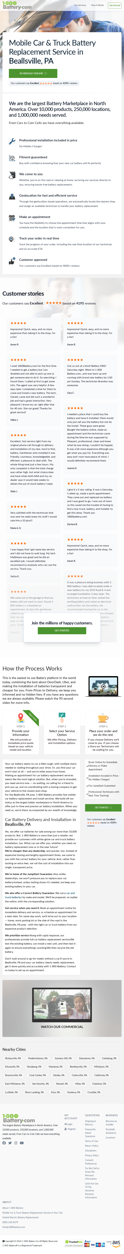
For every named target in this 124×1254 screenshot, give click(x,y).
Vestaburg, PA (34, 1067)
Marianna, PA (55, 1067)
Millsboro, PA (101, 1067)
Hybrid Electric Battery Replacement (20, 1217)
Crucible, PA (94, 1092)
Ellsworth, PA (12, 1067)
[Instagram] (15, 1143)
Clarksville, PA (79, 1075)
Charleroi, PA (99, 1084)
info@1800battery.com (13, 1227)
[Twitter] (10, 1143)
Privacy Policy (92, 1155)
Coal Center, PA (37, 1075)
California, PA (101, 1075)
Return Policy (91, 1146)
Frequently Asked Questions (90, 1133)
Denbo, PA (58, 1075)
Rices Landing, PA (34, 1092)
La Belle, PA (11, 1092)
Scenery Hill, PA (63, 1058)
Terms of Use (91, 1141)
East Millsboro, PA (15, 1084)
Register (71, 1129)
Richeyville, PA (13, 1058)
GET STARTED (62, 631)
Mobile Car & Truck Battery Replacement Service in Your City (32, 1213)
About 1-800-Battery (12, 1208)
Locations (110, 1137)
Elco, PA (55, 1092)
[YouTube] (22, 1143)
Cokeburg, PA (109, 1058)
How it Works (97, 5)
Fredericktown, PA (37, 1058)
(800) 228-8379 (10, 1222)
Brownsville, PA (13, 1075)
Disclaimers (90, 1151)
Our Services (80, 5)
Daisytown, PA (87, 1058)
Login (69, 1124)
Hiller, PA (80, 1084)
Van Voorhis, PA (40, 1084)
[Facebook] (4, 1143)
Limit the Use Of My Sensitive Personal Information (91, 1191)
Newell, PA (62, 1084)
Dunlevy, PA (73, 1092)
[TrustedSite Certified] (74, 1243)
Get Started (114, 5)
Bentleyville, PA (78, 1067)
